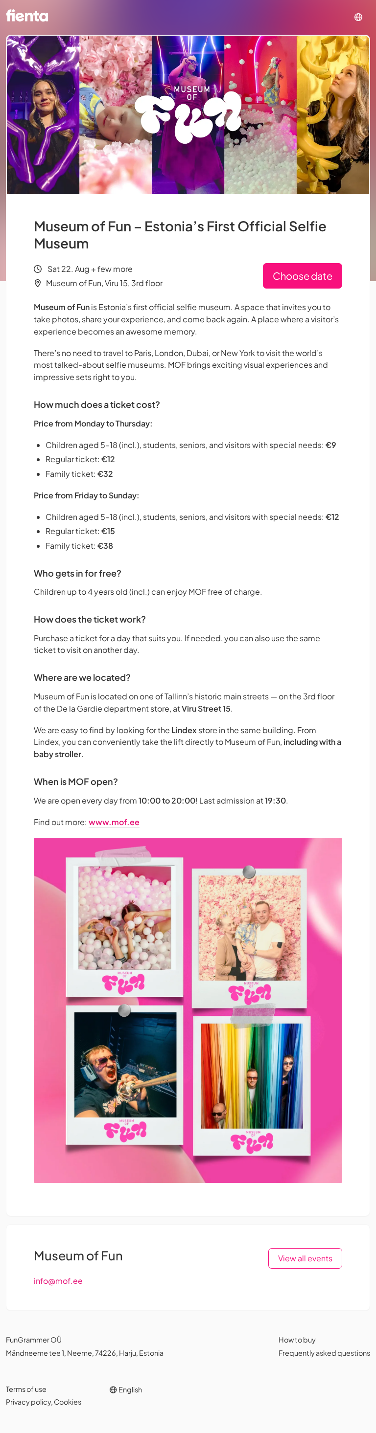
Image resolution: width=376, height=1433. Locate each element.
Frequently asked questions (324, 1352)
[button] (358, 17)
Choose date (302, 275)
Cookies (67, 1401)
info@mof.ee (58, 1281)
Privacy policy (28, 1401)
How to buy (297, 1339)
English (130, 1389)
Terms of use (26, 1389)
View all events (305, 1258)
